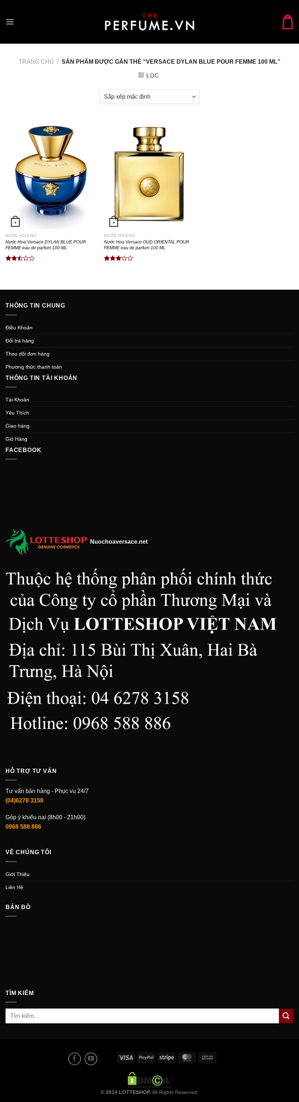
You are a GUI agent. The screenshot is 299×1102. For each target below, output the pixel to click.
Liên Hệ (14, 887)
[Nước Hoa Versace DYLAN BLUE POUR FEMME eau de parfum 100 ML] (51, 174)
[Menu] (9, 22)
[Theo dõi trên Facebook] (74, 1059)
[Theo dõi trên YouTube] (91, 1059)
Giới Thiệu (17, 874)
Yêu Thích (17, 413)
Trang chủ (36, 62)
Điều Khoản (18, 327)
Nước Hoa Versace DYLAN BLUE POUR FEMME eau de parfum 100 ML (45, 244)
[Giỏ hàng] (288, 22)
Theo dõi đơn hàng (27, 354)
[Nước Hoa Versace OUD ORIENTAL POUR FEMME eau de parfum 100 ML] (149, 174)
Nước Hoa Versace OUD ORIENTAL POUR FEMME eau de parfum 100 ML (146, 244)
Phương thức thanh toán (33, 367)
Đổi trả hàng (19, 341)
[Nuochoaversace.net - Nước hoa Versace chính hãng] (149, 22)
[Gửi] (286, 1016)
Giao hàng (17, 426)
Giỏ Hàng (16, 439)
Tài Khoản (17, 400)
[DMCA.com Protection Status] (150, 1080)
